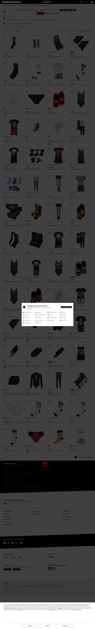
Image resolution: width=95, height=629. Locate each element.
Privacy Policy (78, 609)
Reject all (47, 625)
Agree (30, 625)
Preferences (65, 625)
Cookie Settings (52, 609)
